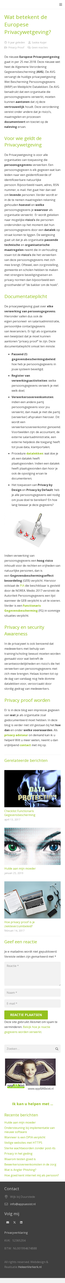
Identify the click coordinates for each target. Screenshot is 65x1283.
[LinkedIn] (21, 1222)
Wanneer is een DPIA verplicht (24, 1137)
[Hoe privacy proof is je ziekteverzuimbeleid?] (32, 899)
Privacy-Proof (16, 47)
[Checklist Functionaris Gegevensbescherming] (32, 788)
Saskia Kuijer (39, 42)
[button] (60, 4)
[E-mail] (7, 1222)
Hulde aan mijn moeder (20, 868)
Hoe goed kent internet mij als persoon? (31, 1175)
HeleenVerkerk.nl (30, 1267)
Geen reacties (40, 47)
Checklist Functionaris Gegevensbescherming (19, 813)
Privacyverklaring (16, 1233)
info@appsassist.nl (23, 1204)
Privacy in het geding (18, 1153)
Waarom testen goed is (20, 1159)
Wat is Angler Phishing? (20, 1170)
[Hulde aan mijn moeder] (32, 846)
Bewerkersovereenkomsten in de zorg (30, 1164)
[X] (14, 1222)
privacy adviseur (16, 735)
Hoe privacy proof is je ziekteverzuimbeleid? (19, 924)
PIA (22, 586)
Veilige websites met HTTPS (23, 1143)
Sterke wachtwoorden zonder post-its (29, 1148)
